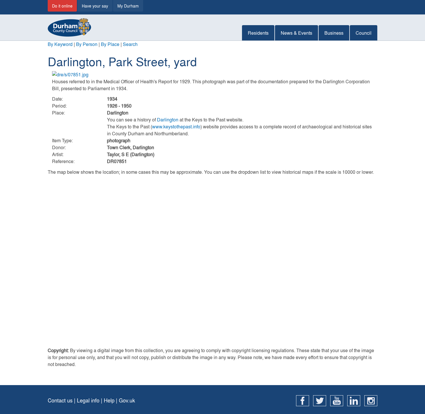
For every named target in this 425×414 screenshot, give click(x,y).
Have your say (95, 6)
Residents (258, 32)
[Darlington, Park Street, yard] (212, 74)
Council (364, 32)
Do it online (62, 6)
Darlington (167, 119)
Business (333, 32)
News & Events (296, 32)
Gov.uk (127, 400)
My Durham (128, 6)
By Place (110, 44)
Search (130, 44)
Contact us (60, 400)
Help (109, 400)
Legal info (88, 400)
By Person (86, 44)
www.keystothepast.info (176, 126)
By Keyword (60, 44)
